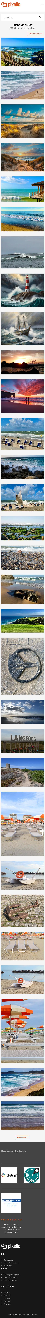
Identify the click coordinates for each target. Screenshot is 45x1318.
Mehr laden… (22, 1137)
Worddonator (14, 641)
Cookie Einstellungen (11, 1262)
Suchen (40, 17)
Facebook (7, 1295)
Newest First (34, 33)
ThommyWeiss (15, 796)
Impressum (8, 1265)
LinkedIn (7, 1292)
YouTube (7, 1301)
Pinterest (7, 1304)
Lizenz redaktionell (10, 1277)
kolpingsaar (13, 240)
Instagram (7, 1298)
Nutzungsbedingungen (12, 1274)
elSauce (12, 354)
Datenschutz (8, 1260)
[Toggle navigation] (42, 5)
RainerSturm (14, 41)
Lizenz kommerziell (10, 1280)
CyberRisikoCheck (11, 1219)
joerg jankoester (15, 704)
